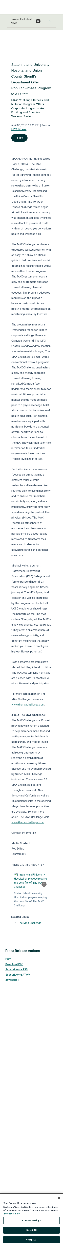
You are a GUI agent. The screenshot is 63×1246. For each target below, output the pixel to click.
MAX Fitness (18, 129)
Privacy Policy (12, 1213)
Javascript (12, 979)
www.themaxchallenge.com (27, 704)
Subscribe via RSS (16, 969)
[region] (31, 1219)
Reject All (31, 1230)
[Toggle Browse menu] (50, 20)
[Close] (59, 1198)
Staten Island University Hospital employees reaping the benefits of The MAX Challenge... (30, 899)
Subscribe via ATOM (17, 974)
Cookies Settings (31, 1220)
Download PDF (14, 964)
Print (8, 959)
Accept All (31, 1239)
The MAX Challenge (29, 923)
